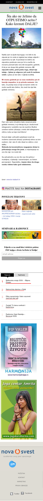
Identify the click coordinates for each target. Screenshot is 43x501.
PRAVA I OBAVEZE (21, 485)
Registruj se (32, 2)
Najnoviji (7, 275)
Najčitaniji (21, 275)
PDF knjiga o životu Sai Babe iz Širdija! (21, 250)
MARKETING (21, 481)
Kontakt (9, 2)
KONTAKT (21, 477)
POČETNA (21, 473)
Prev (3, 208)
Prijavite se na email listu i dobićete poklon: (21, 247)
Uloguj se (20, 2)
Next (39, 208)
